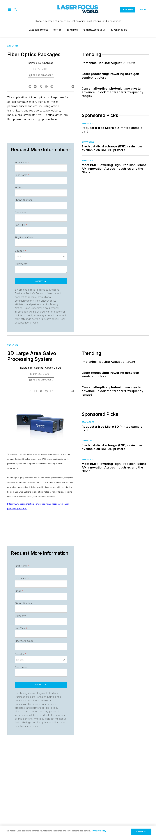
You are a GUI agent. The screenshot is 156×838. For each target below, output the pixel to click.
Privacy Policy (99, 831)
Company (20, 212)
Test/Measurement (94, 30)
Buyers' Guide (119, 30)
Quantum (72, 30)
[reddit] (46, 86)
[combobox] (41, 256)
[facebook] (29, 86)
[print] (72, 86)
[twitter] (40, 86)
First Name (22, 162)
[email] (51, 86)
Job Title (21, 224)
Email (19, 187)
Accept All (141, 832)
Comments (21, 263)
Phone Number (23, 200)
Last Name (22, 175)
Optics (57, 30)
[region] (78, 832)
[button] (9, 9)
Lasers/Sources (38, 30)
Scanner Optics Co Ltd (47, 367)
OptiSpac (47, 62)
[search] (15, 9)
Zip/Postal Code (24, 237)
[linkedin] (35, 86)
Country (20, 250)
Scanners (12, 46)
